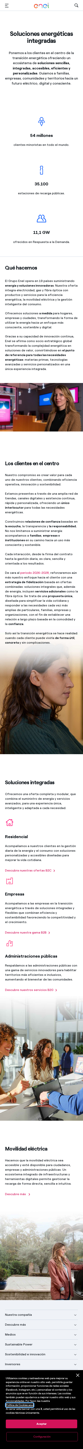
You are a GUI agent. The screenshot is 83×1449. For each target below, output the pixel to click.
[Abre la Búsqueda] (76, 5)
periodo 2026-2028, (35, 573)
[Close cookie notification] (77, 1375)
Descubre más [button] (15, 1324)
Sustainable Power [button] (18, 1344)
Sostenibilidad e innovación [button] (25, 1354)
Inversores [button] (12, 1364)
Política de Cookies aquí (19, 1405)
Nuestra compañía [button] (18, 1315)
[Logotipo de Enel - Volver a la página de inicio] (41, 5)
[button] (7, 5)
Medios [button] (10, 1334)
